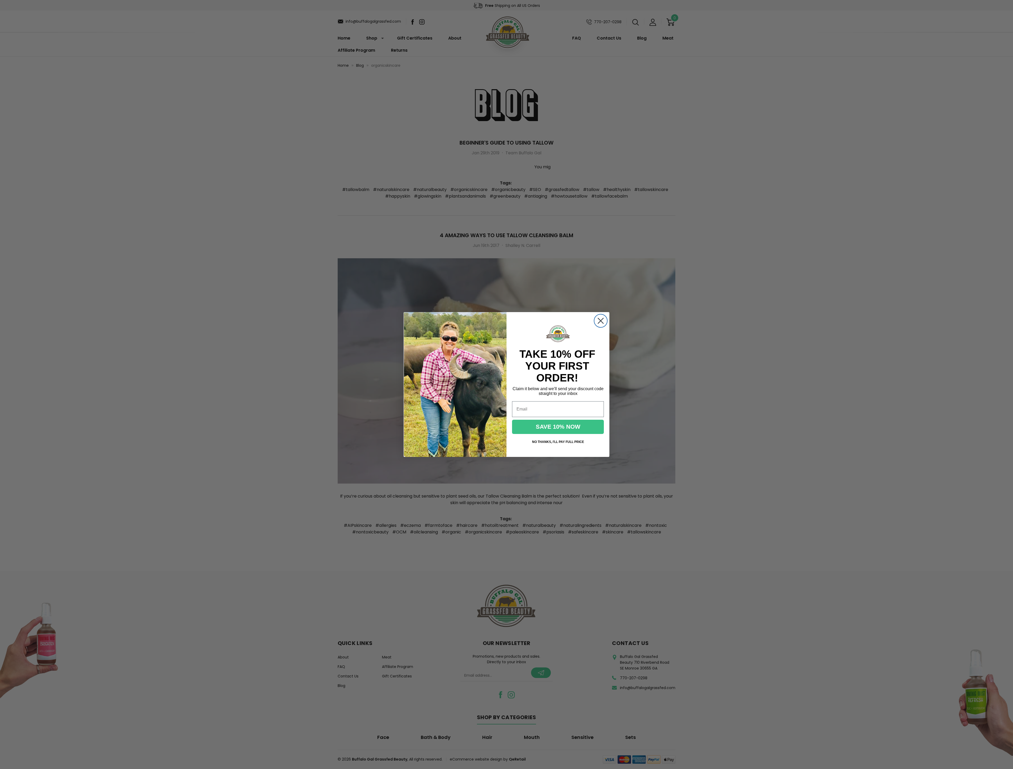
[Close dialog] (600, 320)
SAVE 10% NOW (558, 426)
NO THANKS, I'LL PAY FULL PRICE (558, 442)
